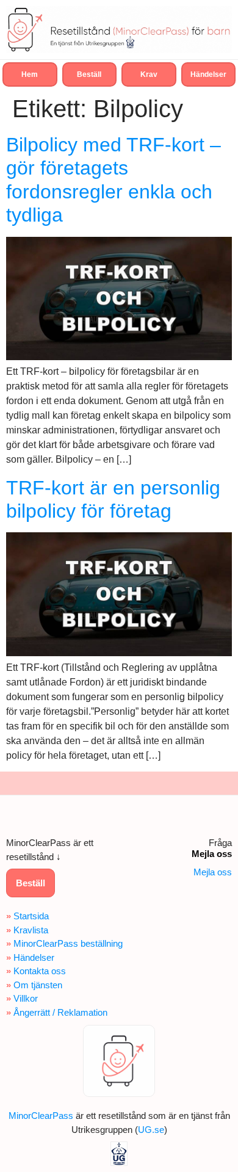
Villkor (25, 998)
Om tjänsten (37, 985)
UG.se (151, 1129)
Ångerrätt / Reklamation (60, 1012)
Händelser (33, 957)
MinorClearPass (41, 1115)
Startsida (31, 916)
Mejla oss (212, 872)
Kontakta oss (39, 971)
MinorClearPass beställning (68, 943)
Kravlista (30, 930)
